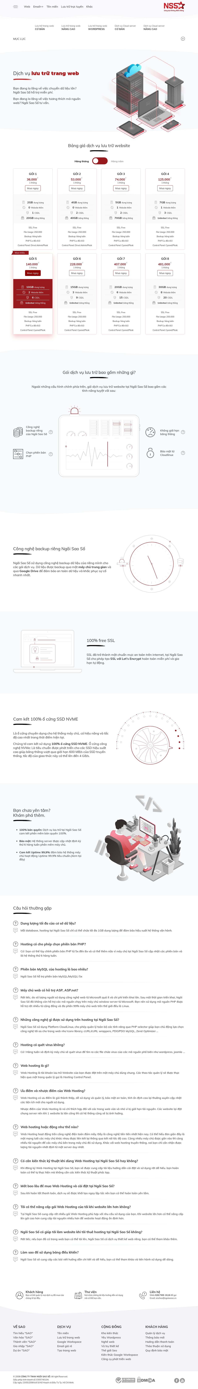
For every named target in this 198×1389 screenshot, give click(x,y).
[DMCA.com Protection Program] (146, 1380)
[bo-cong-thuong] (125, 1380)
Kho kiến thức (109, 1333)
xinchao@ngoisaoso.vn (166, 1298)
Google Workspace (69, 1341)
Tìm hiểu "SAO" (23, 1333)
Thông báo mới (154, 1337)
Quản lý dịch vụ (155, 1333)
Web (27, 6)
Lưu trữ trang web (44, 28)
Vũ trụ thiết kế (110, 1346)
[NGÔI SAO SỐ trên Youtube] (182, 1381)
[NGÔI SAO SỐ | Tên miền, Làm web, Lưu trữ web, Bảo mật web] (165, 7)
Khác (89, 6)
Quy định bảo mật (156, 1350)
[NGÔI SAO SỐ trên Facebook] (176, 1381)
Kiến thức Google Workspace (119, 1354)
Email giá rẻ (64, 1346)
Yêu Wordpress (111, 1337)
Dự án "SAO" (21, 1350)
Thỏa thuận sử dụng (158, 1346)
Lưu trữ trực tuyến (72, 6)
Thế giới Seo (109, 1350)
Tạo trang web (66, 1350)
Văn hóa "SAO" (23, 1337)
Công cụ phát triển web (116, 1359)
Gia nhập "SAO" (23, 1346)
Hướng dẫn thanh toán (159, 1341)
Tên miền (52, 6)
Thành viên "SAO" (24, 1341)
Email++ (38, 6)
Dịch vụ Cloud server (125, 28)
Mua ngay (33, 188)
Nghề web (107, 1341)
